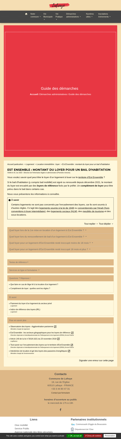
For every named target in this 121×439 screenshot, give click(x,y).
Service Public (22, 428)
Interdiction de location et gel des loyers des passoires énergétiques (40, 351)
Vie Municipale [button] (48, 15)
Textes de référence (18, 262)
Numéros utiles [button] (90, 15)
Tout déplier (106, 224)
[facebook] (60, 409)
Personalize (110, 436)
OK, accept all (75, 436)
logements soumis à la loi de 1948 (56, 208)
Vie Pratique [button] (59, 15)
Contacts (60, 374)
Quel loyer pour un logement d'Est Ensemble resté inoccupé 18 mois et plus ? (49, 249)
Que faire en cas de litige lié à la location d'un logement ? (34, 284)
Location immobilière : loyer (48, 164)
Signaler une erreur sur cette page (96, 360)
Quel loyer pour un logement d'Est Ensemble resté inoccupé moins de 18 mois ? (50, 243)
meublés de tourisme (93, 211)
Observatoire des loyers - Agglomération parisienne (33, 326)
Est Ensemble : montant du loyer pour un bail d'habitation (86, 164)
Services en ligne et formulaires (23, 270)
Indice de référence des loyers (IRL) (25, 309)
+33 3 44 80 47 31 (60, 389)
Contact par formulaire (60, 393)
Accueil (34, 94)
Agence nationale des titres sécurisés (34, 432)
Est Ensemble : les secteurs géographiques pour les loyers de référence (42, 333)
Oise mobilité (21, 425)
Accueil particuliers (15, 164)
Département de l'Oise (84, 429)
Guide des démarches (80, 94)
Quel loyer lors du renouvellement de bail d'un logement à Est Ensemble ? (47, 236)
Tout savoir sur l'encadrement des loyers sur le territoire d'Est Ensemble (41, 345)
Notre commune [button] (34, 15)
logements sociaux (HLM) (64, 211)
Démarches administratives (53, 94)
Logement (30, 164)
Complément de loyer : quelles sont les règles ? (30, 288)
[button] (26, 14)
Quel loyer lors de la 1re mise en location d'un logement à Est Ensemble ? (47, 230)
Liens (33, 419)
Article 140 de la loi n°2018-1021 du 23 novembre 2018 (35, 339)
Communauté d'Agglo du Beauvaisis (91, 424)
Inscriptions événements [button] (103, 15)
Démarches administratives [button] (72, 15)
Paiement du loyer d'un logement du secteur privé (31, 303)
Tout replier (91, 224)
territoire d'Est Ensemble (90, 177)
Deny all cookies (94, 436)
